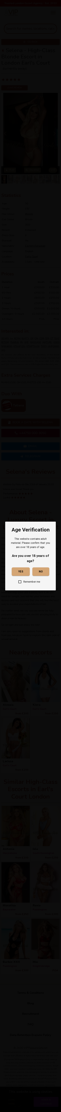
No (41, 571)
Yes (20, 571)
